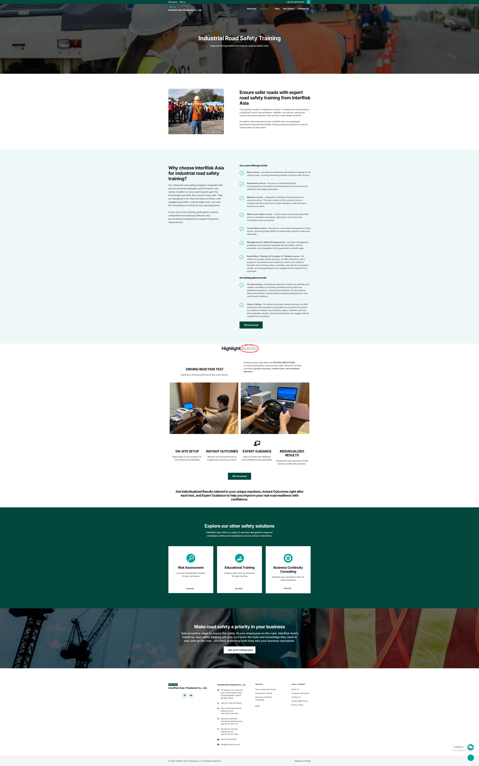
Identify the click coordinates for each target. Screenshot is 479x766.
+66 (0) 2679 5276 (295, 2)
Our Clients (288, 8)
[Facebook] (184, 695)
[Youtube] (191, 695)
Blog (277, 8)
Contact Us (303, 8)
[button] (309, 2)
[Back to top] (471, 758)
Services (264, 8)
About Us (251, 8)
